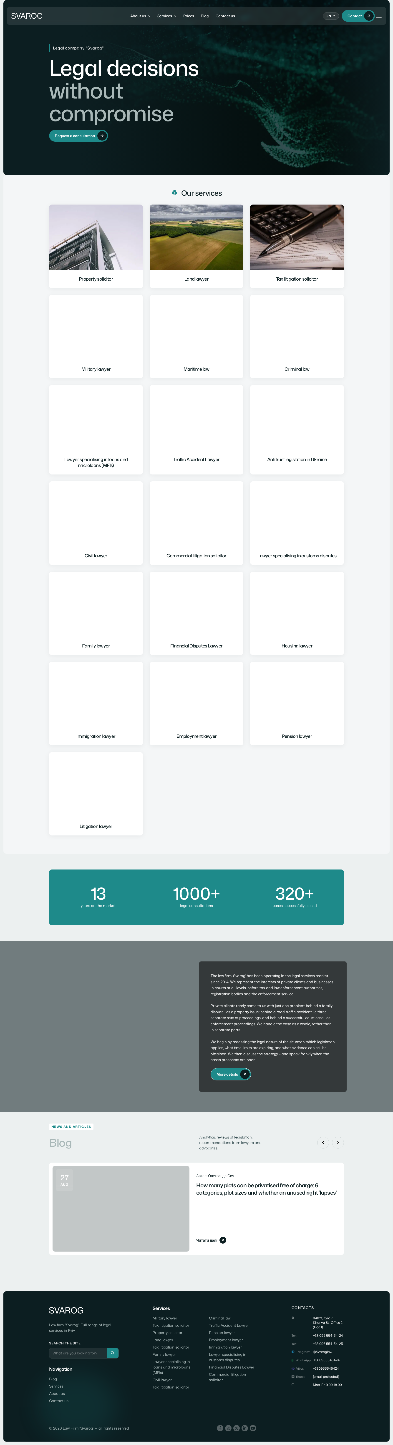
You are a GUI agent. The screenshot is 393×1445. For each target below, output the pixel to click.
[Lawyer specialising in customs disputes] (297, 523)
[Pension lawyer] (297, 703)
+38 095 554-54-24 (328, 1335)
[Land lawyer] (196, 246)
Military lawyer (165, 1318)
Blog (205, 15)
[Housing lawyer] (297, 613)
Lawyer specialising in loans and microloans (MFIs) (171, 1367)
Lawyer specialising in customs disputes (227, 1357)
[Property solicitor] (96, 246)
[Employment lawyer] (196, 703)
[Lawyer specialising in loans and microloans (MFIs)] (96, 429)
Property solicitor (167, 1332)
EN (329, 16)
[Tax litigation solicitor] (297, 246)
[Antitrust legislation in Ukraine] (297, 429)
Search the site (65, 1343)
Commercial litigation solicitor (227, 1377)
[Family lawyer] (96, 613)
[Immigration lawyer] (96, 703)
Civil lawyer (162, 1379)
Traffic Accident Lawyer (229, 1325)
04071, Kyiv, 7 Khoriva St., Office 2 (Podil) (328, 1323)
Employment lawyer (226, 1339)
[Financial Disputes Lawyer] (196, 613)
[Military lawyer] (96, 336)
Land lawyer (163, 1339)
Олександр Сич (221, 1175)
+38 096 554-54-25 (328, 1343)
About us (138, 15)
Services (164, 15)
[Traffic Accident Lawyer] (196, 429)
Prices (188, 15)
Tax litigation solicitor (171, 1325)
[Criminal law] (297, 336)
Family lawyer (164, 1354)
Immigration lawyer (225, 1347)
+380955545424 (327, 1360)
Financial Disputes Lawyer (231, 1367)
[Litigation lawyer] (96, 794)
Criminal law (219, 1318)
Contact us (225, 15)
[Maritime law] (196, 336)
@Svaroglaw (322, 1352)
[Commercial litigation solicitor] (196, 523)
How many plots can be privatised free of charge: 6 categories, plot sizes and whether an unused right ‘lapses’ (266, 1188)
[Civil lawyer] (96, 523)
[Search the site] (112, 1353)
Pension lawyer (222, 1332)
